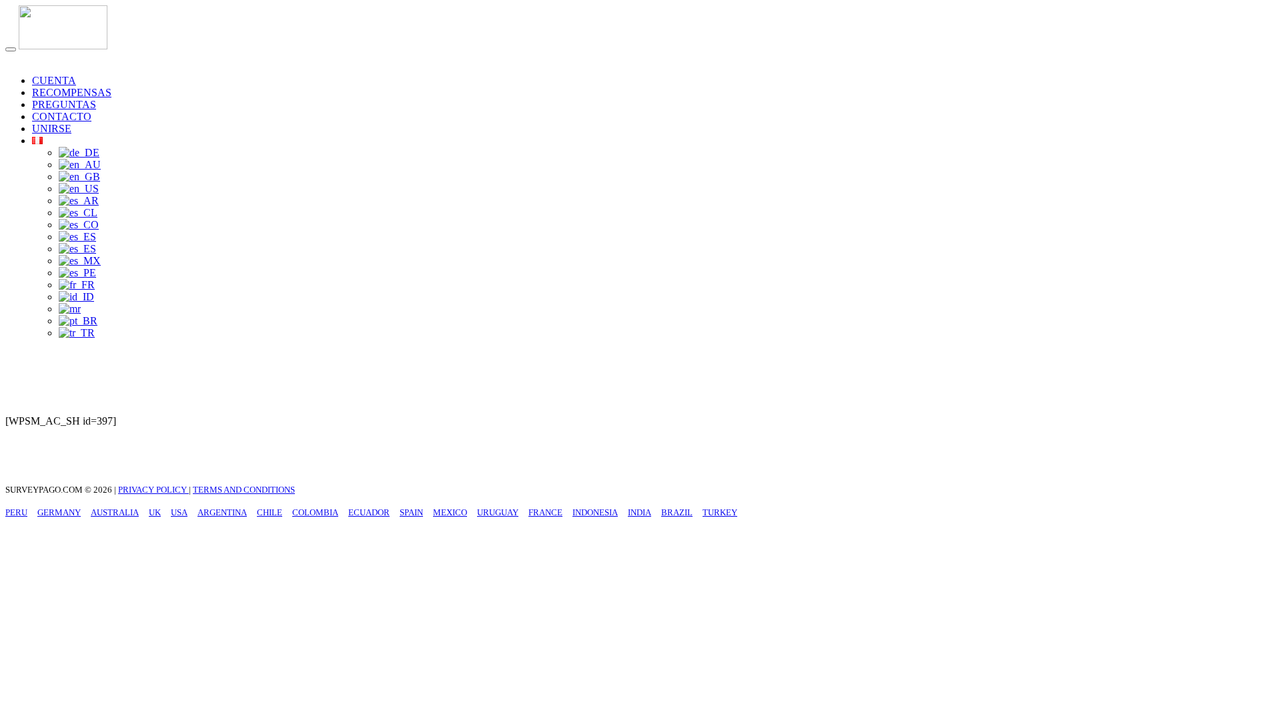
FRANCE (545, 512)
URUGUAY (497, 512)
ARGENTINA (222, 512)
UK (155, 512)
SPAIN (411, 512)
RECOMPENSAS (71, 92)
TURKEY (720, 512)
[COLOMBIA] (79, 224)
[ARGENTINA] (79, 200)
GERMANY (59, 512)
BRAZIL (677, 512)
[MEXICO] (80, 260)
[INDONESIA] (76, 296)
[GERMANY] (79, 152)
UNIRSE (51, 128)
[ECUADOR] (77, 236)
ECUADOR (369, 512)
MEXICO (450, 512)
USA (179, 512)
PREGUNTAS (64, 104)
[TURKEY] (77, 332)
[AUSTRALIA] (80, 164)
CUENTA (54, 80)
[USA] (79, 188)
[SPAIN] (77, 248)
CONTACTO (61, 116)
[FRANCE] (77, 284)
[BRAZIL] (78, 320)
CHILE (269, 512)
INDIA (639, 512)
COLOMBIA (315, 512)
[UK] (79, 176)
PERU (16, 512)
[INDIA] (70, 308)
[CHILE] (78, 212)
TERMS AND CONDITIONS (244, 490)
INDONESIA (595, 512)
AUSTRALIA (115, 512)
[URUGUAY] (77, 272)
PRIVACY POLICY (153, 490)
